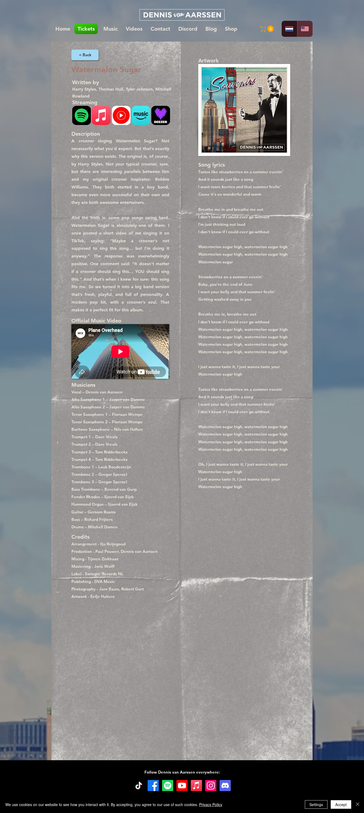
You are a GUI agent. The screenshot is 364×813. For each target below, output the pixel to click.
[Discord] (225, 785)
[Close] (357, 804)
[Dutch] (289, 29)
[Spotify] (167, 785)
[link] (267, 29)
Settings (316, 804)
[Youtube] (182, 785)
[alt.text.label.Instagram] (210, 785)
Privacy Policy (210, 804)
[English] (305, 29)
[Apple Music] (196, 785)
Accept (341, 804)
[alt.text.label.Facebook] (153, 785)
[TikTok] (138, 785)
